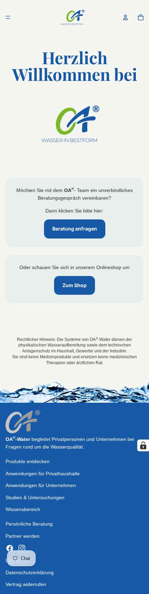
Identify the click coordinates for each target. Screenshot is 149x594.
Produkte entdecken (28, 462)
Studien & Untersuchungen (35, 497)
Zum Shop (74, 285)
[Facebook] (10, 548)
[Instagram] (22, 548)
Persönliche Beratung (29, 524)
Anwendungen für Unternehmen (41, 485)
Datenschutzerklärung (30, 572)
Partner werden (23, 536)
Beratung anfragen (74, 229)
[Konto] (125, 17)
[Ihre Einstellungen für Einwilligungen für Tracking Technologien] (143, 445)
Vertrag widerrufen (26, 584)
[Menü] (8, 17)
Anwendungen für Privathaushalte (43, 473)
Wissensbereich (23, 509)
